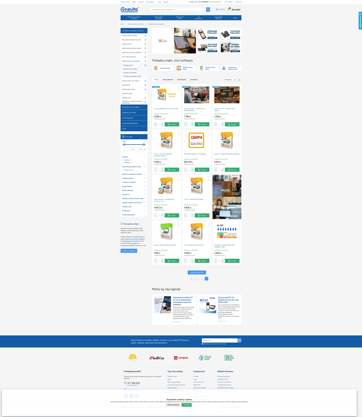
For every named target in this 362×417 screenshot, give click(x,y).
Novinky (126, 160)
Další (206, 278)
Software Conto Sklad (210, 68)
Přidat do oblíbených (179, 86)
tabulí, (123, 239)
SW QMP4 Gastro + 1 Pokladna (195, 154)
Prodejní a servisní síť (224, 382)
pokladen (142, 239)
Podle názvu (193, 79)
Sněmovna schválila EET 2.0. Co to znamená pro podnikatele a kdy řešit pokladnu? (183, 301)
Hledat (208, 9)
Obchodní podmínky (223, 376)
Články (134, 2)
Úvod (122, 24)
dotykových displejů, (131, 239)
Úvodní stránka (125, 2)
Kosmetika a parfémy (218, 17)
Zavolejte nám (193, 2)
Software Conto (165, 68)
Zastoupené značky (199, 388)
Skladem (127, 162)
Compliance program (224, 385)
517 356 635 (204, 2)
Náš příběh (196, 385)
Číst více (175, 322)
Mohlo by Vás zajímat (174, 382)
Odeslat (239, 340)
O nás (159, 2)
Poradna (140, 2)
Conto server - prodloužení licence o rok (164, 200)
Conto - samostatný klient (194, 199)
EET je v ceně (128, 170)
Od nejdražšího (181, 79)
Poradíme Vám (172, 376)
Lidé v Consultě (198, 382)
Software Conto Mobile (188, 68)
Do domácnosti (199, 17)
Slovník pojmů (172, 388)
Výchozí (156, 79)
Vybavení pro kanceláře (159, 17)
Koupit (173, 124)
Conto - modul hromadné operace (226, 154)
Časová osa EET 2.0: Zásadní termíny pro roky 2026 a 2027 (228, 299)
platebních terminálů (131, 241)
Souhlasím (187, 405)
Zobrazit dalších (197, 272)
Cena (123, 141)
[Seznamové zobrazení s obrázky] (239, 79)
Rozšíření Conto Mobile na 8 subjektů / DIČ (224, 246)
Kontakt (165, 2)
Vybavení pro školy (180, 17)
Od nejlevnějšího (168, 79)
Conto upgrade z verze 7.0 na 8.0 (166, 108)
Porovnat (219, 9)
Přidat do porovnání (179, 89)
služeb (134, 243)
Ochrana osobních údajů (225, 388)
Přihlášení (230, 2)
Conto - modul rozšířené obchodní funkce (163, 155)
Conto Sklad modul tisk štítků (165, 245)
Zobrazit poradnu (128, 251)
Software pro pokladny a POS (232, 68)
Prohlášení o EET (223, 379)
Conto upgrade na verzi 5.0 (194, 245)
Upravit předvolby (173, 405)
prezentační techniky (127, 245)
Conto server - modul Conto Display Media (194, 109)
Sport (235, 18)
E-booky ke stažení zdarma (176, 385)
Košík (234, 9)
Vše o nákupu (150, 2)
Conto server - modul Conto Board (224, 109)
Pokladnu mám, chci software (156, 24)
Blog (169, 379)
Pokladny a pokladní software (134, 17)
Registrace (238, 2)
